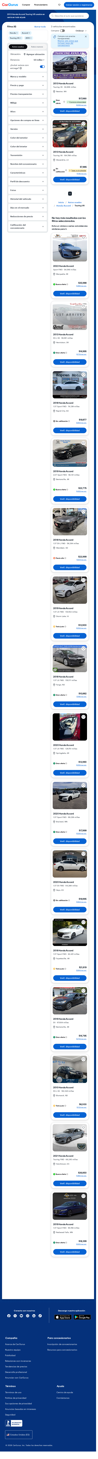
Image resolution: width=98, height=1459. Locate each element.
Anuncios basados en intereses (20, 1409)
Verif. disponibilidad (70, 111)
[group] (27, 35)
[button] (70, 41)
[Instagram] (27, 1316)
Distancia (15, 60)
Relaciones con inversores (18, 1361)
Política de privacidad (15, 1398)
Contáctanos (63, 1398)
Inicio (61, 202)
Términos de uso (13, 1392)
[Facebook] (8, 1316)
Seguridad (10, 1414)
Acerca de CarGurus (15, 1344)
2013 (28, 38)
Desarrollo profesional (16, 1372)
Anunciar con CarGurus (16, 1377)
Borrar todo (40, 26)
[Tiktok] (40, 1316)
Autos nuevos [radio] (37, 47)
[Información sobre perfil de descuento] (64, 101)
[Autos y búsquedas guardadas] (59, 4)
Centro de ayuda (65, 1392)
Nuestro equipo (13, 1350)
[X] (15, 1316)
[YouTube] (21, 1316)
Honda (13, 33)
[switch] (42, 66)
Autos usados (75, 202)
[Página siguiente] (75, 194)
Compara (55, 31)
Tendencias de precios (16, 1366)
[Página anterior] (65, 194)
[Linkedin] (33, 1316)
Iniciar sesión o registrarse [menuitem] (79, 5)
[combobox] (81, 30)
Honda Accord (63, 205)
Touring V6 (15, 38)
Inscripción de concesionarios (62, 1344)
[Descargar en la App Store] (63, 1317)
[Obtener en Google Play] (82, 1317)
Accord (25, 33)
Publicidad (10, 1355)
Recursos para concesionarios (62, 1350)
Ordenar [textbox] (80, 30)
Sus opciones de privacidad (18, 1403)
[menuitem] (26, 5)
